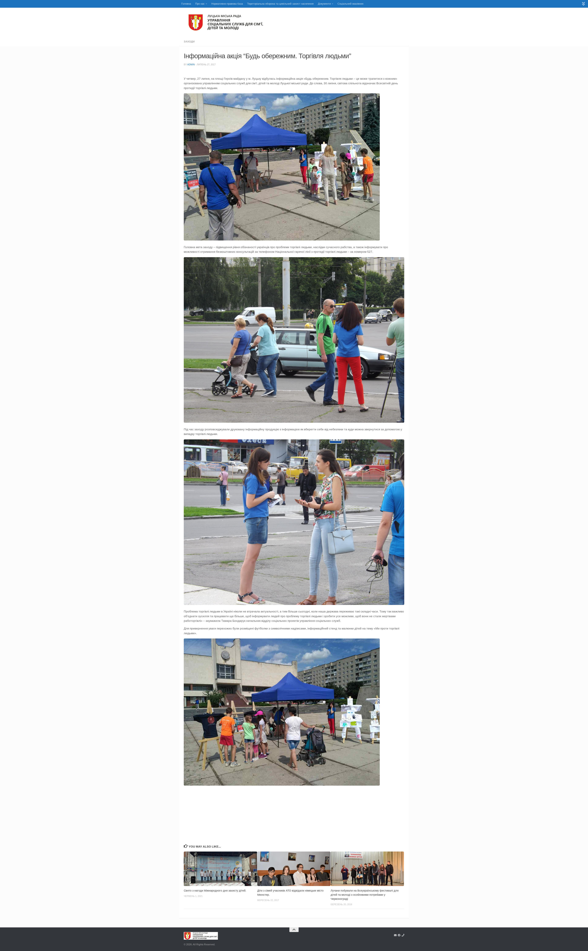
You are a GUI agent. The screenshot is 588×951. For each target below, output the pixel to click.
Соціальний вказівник (350, 3)
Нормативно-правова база (227, 3)
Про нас (200, 3)
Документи (324, 3)
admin (191, 64)
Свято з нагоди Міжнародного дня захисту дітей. (215, 890)
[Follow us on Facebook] (399, 935)
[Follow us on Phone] (403, 935)
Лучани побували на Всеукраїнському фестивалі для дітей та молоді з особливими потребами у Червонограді (365, 894)
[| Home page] (226, 22)
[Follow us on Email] (395, 935)
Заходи (189, 41)
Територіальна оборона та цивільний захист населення (280, 3)
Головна (186, 3)
